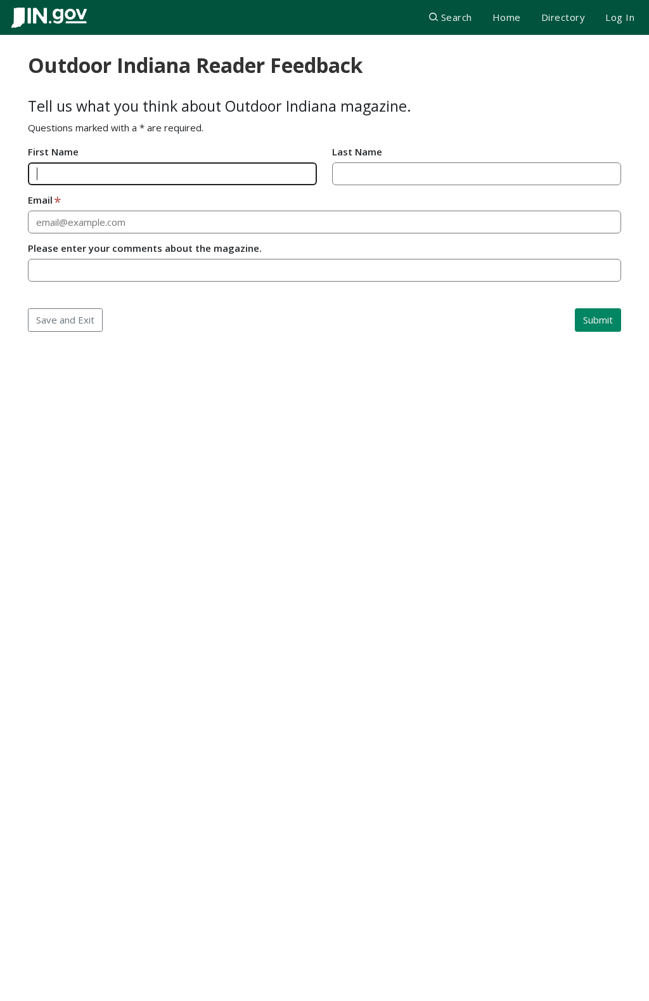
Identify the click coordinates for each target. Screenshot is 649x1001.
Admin (627, 984)
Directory (563, 17)
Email (40, 199)
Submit (598, 319)
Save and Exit (65, 319)
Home (506, 17)
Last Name (357, 151)
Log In (619, 17)
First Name (53, 151)
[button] (450, 17)
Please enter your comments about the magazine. (145, 248)
